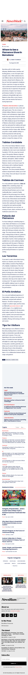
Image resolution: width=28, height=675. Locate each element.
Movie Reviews (6, 479)
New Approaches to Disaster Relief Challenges (14, 400)
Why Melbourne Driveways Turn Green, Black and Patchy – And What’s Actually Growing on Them (13, 434)
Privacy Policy (18, 667)
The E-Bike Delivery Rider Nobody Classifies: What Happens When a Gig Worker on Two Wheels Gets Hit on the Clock (12, 468)
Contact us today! (15, 611)
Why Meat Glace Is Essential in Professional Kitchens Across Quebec (12, 523)
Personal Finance (9, 404)
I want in (13, 663)
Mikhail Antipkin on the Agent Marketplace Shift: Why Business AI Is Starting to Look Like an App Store (13, 454)
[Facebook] (3, 615)
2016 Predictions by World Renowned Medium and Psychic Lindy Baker (15, 413)
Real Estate (5, 430)
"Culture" (17, 427)
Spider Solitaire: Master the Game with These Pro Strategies (12, 475)
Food (4, 44)
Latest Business (9, 417)
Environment (8, 398)
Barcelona (8, 359)
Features (7, 411)
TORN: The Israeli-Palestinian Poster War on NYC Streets (21, 586)
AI (2, 451)
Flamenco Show (14, 359)
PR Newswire (5, 626)
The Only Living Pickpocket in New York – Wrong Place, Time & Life (13, 481)
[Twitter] (7, 615)
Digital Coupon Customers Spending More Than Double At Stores (15, 420)
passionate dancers (15, 306)
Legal (5, 390)
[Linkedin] (11, 615)
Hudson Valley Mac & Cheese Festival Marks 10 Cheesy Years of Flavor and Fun (13, 539)
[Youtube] (15, 615)
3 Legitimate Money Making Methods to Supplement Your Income (15, 407)
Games (4, 473)
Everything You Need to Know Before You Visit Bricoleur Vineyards (13, 448)
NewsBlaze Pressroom (7, 623)
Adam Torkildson (16, 59)
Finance (4, 438)
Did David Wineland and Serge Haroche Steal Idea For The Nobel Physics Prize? (14, 393)
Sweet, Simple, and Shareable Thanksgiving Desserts (12, 548)
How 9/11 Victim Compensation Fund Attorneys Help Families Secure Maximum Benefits (7, 589)
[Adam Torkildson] (8, 60)
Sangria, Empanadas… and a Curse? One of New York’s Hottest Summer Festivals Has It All (13, 512)
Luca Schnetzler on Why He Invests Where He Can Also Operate (13, 461)
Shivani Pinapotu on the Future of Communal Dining (13, 531)
